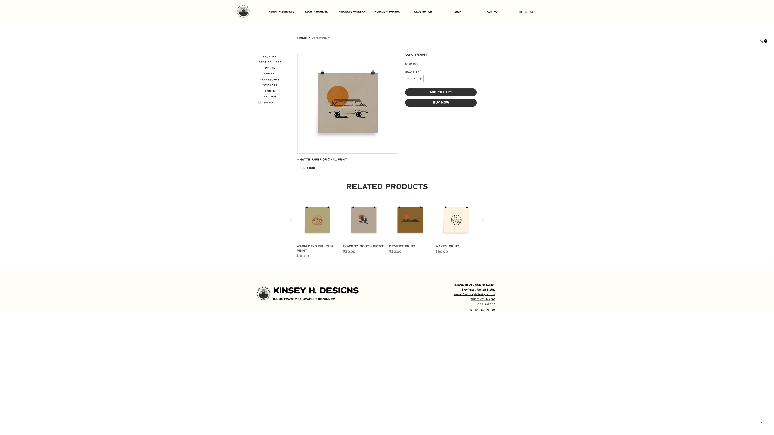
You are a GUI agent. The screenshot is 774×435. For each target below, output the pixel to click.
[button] (764, 41)
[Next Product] (483, 219)
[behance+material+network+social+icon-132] (488, 310)
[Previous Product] (290, 219)
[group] (387, 229)
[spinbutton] (414, 78)
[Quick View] (317, 220)
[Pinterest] (526, 11)
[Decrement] (408, 78)
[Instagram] (520, 11)
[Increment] (421, 78)
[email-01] (531, 11)
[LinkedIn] (482, 310)
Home (302, 38)
